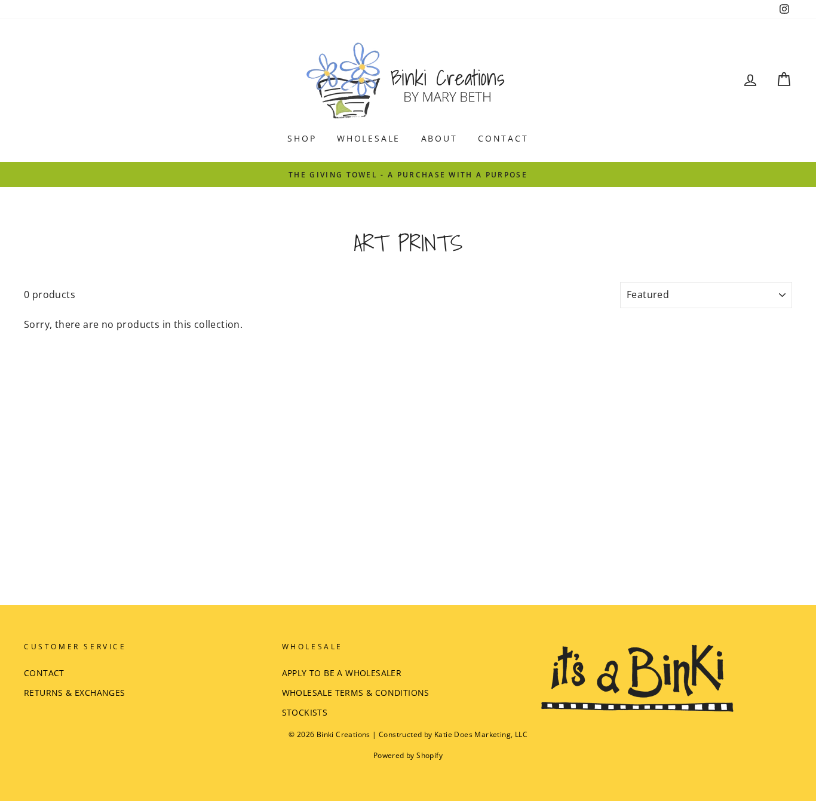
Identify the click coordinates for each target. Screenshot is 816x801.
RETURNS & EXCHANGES (74, 692)
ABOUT (439, 138)
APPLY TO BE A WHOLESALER (342, 673)
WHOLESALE (368, 138)
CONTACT (503, 138)
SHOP (301, 138)
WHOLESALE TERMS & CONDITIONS (356, 692)
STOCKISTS (305, 712)
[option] (408, 174)
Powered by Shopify (408, 755)
